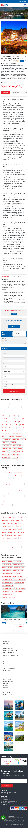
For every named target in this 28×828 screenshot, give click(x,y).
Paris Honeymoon (6, 591)
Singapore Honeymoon (18, 564)
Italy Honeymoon (17, 573)
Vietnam (4, 532)
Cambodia (4, 541)
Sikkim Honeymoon (19, 478)
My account (22, 1)
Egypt (3, 535)
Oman (21, 544)
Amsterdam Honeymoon (17, 591)
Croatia (20, 535)
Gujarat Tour (15, 457)
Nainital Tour (11, 436)
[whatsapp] (25, 56)
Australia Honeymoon (7, 579)
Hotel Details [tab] (16, 92)
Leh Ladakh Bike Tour (15, 433)
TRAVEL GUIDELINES (9, 668)
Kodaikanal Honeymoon (7, 490)
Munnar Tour (20, 451)
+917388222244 (6, 798)
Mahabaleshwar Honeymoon (18, 487)
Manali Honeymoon (17, 481)
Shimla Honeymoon (6, 481)
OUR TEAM (6, 641)
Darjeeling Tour (5, 433)
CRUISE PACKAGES (8, 694)
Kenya (15, 535)
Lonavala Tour (5, 421)
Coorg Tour (12, 451)
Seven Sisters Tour (6, 457)
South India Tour (15, 418)
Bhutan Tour (5, 410)
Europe (3, 523)
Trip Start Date (6, 369)
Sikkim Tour (20, 410)
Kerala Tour (4, 407)
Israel (10, 541)
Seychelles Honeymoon (7, 582)
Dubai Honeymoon (6, 564)
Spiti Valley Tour (14, 415)
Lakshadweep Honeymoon (8, 502)
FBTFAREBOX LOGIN (8, 681)
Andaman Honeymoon (7, 472)
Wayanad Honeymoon (19, 496)
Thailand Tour (5, 520)
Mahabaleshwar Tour (17, 448)
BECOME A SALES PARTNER (10, 655)
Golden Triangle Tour (6, 445)
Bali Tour (12, 520)
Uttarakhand (12, 407)
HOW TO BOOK (7, 666)
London (19, 526)
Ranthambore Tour (6, 448)
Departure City (6, 374)
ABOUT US (6, 639)
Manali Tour (4, 427)
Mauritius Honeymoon (7, 567)
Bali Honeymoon (17, 561)
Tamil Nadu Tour (14, 413)
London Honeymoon (7, 573)
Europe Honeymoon (6, 570)
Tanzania (15, 538)
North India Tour (6, 418)
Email (4, 358)
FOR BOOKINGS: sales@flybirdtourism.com (13, 802)
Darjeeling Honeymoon (7, 484)
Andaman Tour (13, 410)
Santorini (9, 538)
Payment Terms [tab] (5, 276)
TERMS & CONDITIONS (9, 646)
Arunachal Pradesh (6, 430)
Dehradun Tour (13, 421)
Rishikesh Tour (12, 427)
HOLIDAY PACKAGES (8, 692)
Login (14, 313)
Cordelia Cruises (15, 454)
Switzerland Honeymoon (19, 579)
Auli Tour (4, 436)
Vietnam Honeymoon (17, 576)
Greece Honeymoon (19, 582)
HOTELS (5, 687)
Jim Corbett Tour (21, 427)
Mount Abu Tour (17, 445)
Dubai (10, 517)
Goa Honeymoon (19, 490)
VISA (4, 690)
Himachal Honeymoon (7, 475)
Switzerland (10, 523)
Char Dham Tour (19, 436)
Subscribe (7, 786)
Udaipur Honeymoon (7, 496)
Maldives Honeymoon (19, 567)
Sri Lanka (16, 523)
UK (3, 547)
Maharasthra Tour (6, 454)
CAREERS (5, 643)
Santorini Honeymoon (18, 570)
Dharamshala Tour (6, 439)
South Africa (16, 532)
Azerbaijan (15, 544)
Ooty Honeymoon (6, 487)
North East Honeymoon (7, 478)
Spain (19, 529)
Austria (3, 538)
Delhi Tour (23, 418)
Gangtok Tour (5, 424)
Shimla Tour (22, 424)
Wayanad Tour (15, 439)
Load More (14, 326)
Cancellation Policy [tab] (18, 276)
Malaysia (4, 526)
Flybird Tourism (11, 816)
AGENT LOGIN (7, 679)
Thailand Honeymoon (7, 561)
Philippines (9, 535)
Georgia (20, 541)
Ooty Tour (21, 421)
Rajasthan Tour (5, 415)
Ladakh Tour (21, 404)
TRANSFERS (6, 697)
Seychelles (22, 523)
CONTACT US (7, 659)
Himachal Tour (13, 404)
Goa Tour (19, 407)
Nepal (20, 517)
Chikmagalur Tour (14, 424)
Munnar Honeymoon (7, 493)
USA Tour (4, 544)
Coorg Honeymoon (18, 493)
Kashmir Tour (5, 404)
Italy (10, 529)
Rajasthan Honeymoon (19, 475)
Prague (14, 541)
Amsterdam (4, 529)
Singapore (4, 517)
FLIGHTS (5, 685)
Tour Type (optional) (8, 384)
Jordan (20, 538)
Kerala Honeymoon (18, 472)
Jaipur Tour (23, 439)
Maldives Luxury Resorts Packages (13, 547)
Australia (10, 532)
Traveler (5, 379)
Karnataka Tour (5, 413)
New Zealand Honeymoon (8, 588)
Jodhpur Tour (5, 442)
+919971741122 (6, 799)
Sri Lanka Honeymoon (21, 588)
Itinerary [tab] (5, 92)
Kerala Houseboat (17, 430)
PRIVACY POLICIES (8, 648)
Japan (22, 532)
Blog (4, 661)
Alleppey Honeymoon (7, 499)
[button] (13, 630)
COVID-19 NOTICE (8, 670)
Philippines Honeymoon (7, 585)
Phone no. (5, 364)
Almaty (9, 544)
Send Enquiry (14, 391)
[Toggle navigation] (25, 5)
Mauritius (18, 520)
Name (4, 353)
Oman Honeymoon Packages (8, 597)
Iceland (15, 529)
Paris (14, 526)
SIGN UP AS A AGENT (9, 677)
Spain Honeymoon (6, 576)
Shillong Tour (5, 451)
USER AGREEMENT (8, 653)
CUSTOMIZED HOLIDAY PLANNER (12, 673)
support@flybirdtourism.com (10, 801)
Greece (9, 526)
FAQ (4, 663)
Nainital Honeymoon (19, 484)
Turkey (23, 520)
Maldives (15, 517)
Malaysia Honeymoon (7, 594)
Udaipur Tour (13, 442)
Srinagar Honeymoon (7, 504)
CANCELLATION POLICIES (10, 650)
